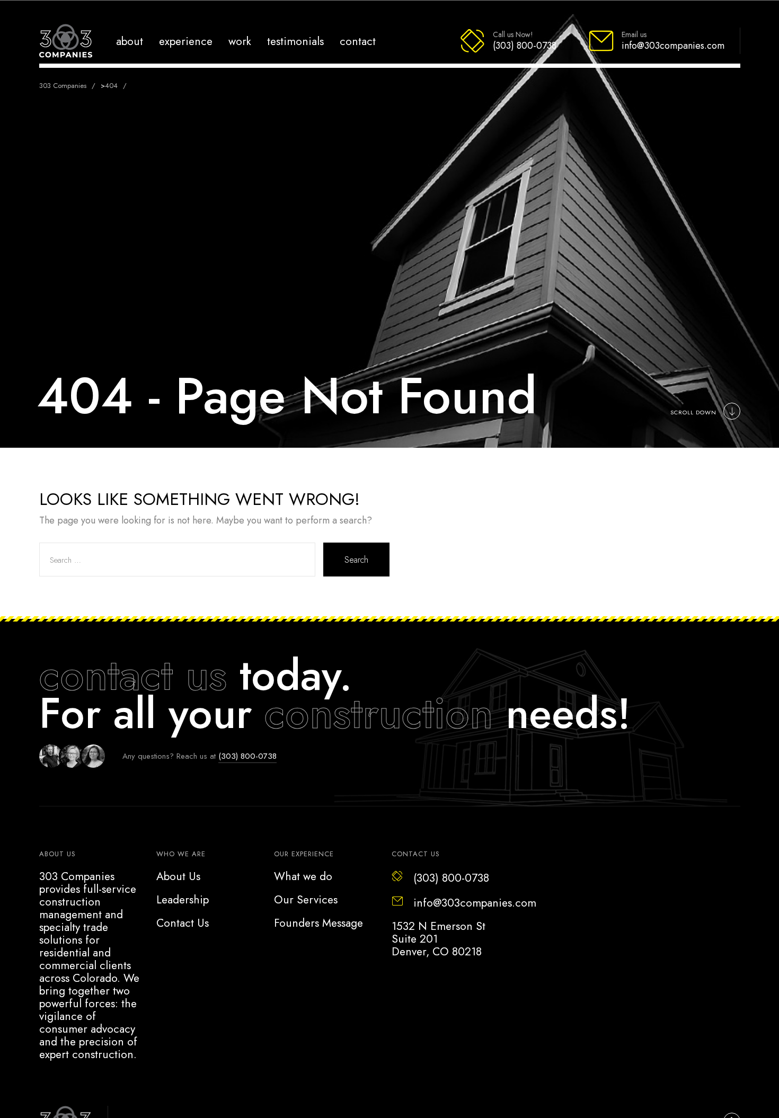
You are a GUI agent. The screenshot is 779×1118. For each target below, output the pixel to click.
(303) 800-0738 (247, 756)
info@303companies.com (474, 903)
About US (57, 854)
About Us (178, 876)
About (129, 41)
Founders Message (318, 923)
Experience (186, 41)
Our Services (306, 900)
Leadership (182, 900)
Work (239, 41)
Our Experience (304, 854)
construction (378, 713)
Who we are (181, 854)
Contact (358, 41)
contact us (133, 675)
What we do (303, 876)
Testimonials (295, 41)
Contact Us (182, 923)
